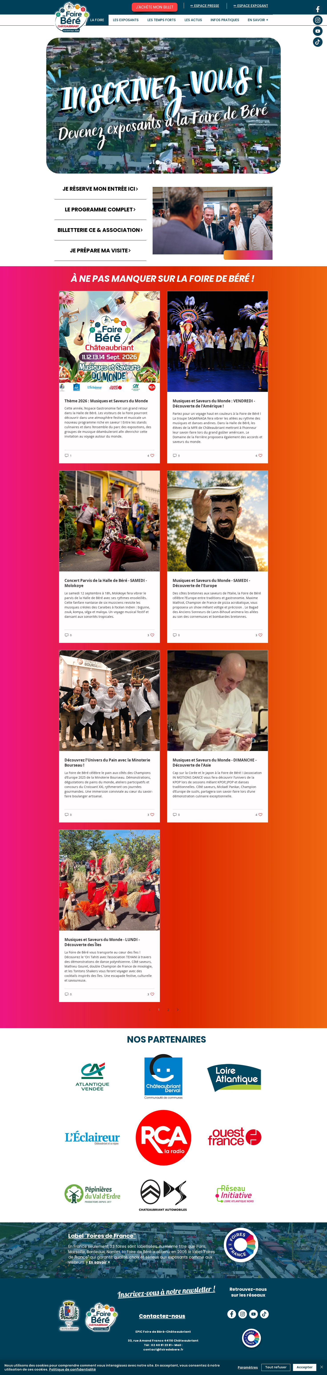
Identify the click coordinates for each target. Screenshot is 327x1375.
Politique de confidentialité (72, 1369)
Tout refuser (276, 1367)
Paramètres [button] (248, 1367)
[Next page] (178, 1010)
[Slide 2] (157, 162)
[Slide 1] (168, 162)
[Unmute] (166, 248)
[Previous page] (149, 1010)
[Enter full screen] (266, 248)
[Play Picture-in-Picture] (259, 248)
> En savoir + (98, 1262)
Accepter (305, 1367)
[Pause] (158, 248)
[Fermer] (321, 1367)
